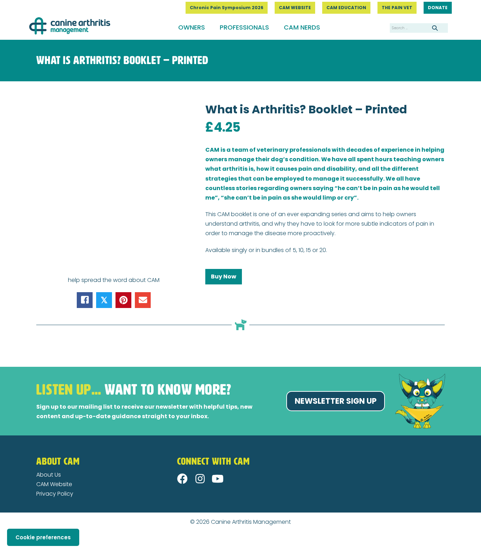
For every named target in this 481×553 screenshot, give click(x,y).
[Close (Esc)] (2, 540)
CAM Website (54, 484)
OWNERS (191, 27)
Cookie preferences (43, 537)
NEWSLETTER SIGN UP (335, 401)
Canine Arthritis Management (251, 522)
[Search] (435, 27)
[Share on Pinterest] (123, 300)
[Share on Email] (143, 300)
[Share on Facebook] (85, 300)
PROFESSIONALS (244, 27)
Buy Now (223, 276)
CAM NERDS (302, 27)
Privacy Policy (54, 494)
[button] (182, 478)
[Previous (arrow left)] (2, 550)
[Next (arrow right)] (8, 550)
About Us (48, 475)
